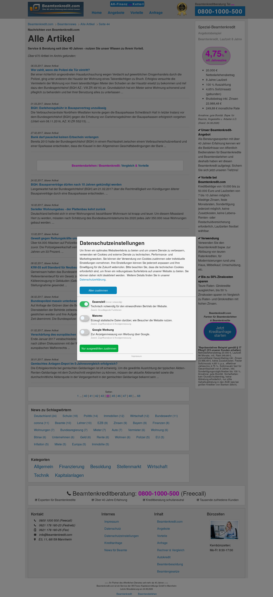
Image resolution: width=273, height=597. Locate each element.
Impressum (136, 355)
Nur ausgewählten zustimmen (99, 348)
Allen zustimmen (98, 290)
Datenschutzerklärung (92, 279)
